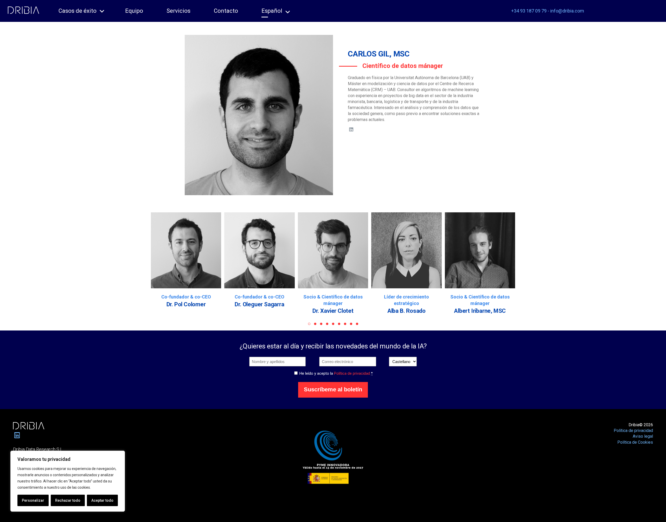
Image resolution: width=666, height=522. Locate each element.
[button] (309, 323)
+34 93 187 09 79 (529, 11)
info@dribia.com (567, 11)
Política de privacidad (352, 373)
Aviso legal (643, 436)
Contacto (226, 11)
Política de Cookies (635, 442)
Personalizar (33, 500)
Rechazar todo (67, 500)
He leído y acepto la (336, 373)
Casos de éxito (78, 11)
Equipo (134, 11)
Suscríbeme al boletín (333, 389)
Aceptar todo (102, 500)
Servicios (178, 11)
